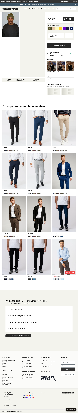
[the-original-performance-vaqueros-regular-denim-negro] (55, 236)
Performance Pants (27, 364)
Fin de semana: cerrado (46, 364)
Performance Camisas (27, 361)
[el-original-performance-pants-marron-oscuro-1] (11, 150)
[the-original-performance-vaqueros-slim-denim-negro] (29, 279)
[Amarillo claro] (57, 28)
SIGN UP (68, 369)
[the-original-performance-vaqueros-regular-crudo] (57, 236)
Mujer (30, 8)
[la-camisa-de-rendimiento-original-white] (60, 279)
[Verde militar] (50, 28)
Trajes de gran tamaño (27, 378)
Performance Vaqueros (27, 363)
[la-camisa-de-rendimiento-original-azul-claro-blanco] (63, 279)
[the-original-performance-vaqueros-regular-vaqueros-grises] (58, 236)
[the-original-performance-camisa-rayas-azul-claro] (62, 279)
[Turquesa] (67, 28)
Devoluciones (5, 361)
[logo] (10, 9)
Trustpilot (43, 393)
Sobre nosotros (65, 1)
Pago (3, 364)
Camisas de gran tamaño (28, 374)
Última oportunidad (49, 8)
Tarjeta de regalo (26, 367)
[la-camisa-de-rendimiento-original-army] (58, 279)
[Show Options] (73, 374)
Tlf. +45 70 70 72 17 (46, 366)
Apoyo (74, 1)
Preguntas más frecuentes (8, 360)
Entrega (4, 363)
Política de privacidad (7, 377)
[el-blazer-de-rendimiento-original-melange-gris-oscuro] (63, 193)
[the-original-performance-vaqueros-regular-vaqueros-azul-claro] (60, 236)
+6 (16, 150)
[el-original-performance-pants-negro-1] (4, 150)
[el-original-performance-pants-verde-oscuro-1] (14, 150)
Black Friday (5, 384)
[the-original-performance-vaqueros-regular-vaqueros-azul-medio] (62, 236)
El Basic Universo (6, 383)
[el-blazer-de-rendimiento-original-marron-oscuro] (60, 193)
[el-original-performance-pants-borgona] (9, 150)
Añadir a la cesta (57, 45)
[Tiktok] (49, 371)
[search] (75, 8)
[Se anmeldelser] (60, 14)
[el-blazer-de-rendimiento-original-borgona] (58, 193)
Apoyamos (5, 380)
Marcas (4, 366)
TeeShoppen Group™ (18, 411)
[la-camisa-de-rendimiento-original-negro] (55, 279)
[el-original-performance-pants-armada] (6, 150)
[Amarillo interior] (60, 28)
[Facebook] (44, 371)
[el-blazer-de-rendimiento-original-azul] (53, 193)
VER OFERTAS (51, 4)
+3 (65, 193)
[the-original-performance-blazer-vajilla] (55, 193)
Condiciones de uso (7, 375)
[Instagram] (47, 371)
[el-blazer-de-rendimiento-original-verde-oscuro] (62, 193)
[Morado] (64, 28)
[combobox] (65, 8)
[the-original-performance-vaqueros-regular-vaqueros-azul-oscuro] (53, 236)
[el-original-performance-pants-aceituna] (8, 150)
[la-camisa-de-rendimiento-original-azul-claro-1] (53, 279)
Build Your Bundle (37, 8)
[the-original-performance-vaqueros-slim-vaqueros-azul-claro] (34, 279)
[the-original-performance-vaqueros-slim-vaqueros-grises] (32, 279)
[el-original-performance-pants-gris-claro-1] (13, 150)
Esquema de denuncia (7, 381)
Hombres (25, 8)
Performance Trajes (27, 366)
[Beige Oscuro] (53, 28)
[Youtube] (42, 371)
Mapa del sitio (5, 378)
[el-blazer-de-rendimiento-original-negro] (57, 193)
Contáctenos (44, 360)
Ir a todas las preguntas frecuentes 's (18, 335)
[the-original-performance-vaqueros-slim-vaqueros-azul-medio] (35, 279)
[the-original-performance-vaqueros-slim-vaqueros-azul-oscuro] (30, 279)
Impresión (4, 374)
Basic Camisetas (26, 360)
